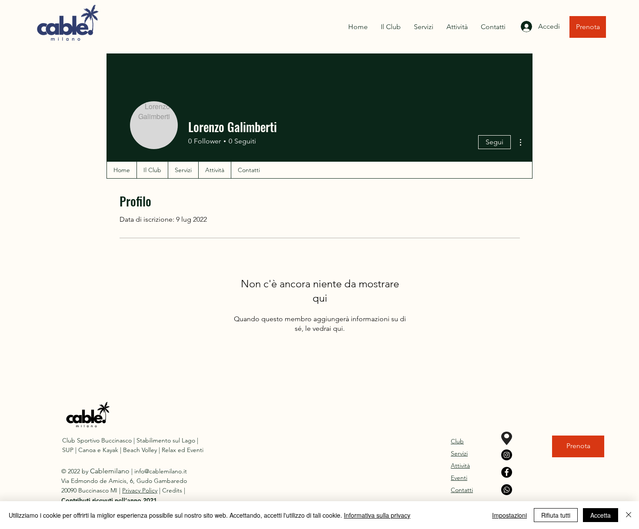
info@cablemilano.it (160, 471)
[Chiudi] (628, 515)
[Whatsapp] (506, 489)
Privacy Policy (139, 490)
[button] (109, 500)
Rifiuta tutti (555, 515)
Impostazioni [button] (509, 515)
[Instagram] (506, 454)
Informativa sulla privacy (377, 515)
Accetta (600, 515)
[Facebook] (506, 472)
